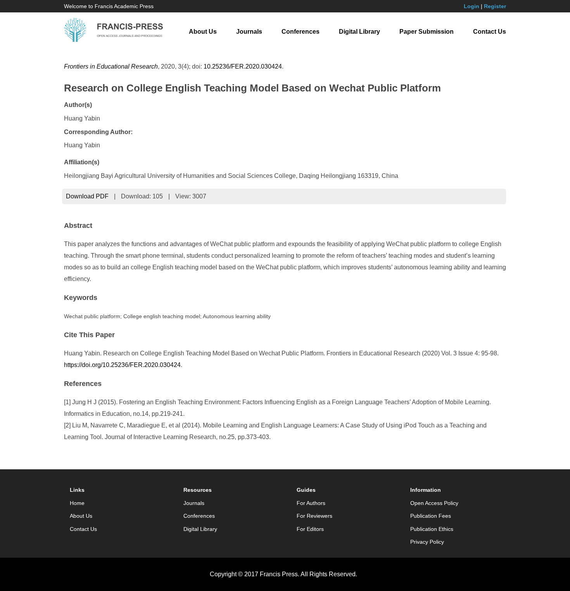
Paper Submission (426, 31)
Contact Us (489, 31)
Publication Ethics (431, 529)
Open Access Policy (434, 503)
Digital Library (359, 31)
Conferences (301, 31)
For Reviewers (314, 516)
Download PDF (87, 196)
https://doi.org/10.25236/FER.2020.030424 (122, 365)
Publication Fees (430, 516)
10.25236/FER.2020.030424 (243, 66)
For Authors (311, 503)
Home (77, 503)
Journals (249, 31)
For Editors (310, 529)
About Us (203, 31)
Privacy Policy (427, 542)
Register (495, 6)
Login (471, 6)
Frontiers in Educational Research (111, 66)
